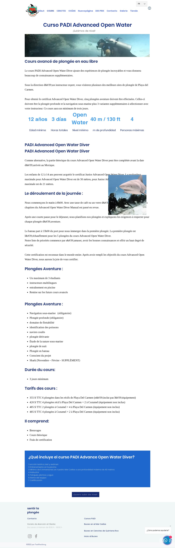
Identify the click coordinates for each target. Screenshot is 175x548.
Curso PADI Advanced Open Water (87, 25)
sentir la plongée (33, 510)
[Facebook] (36, 536)
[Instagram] (29, 536)
